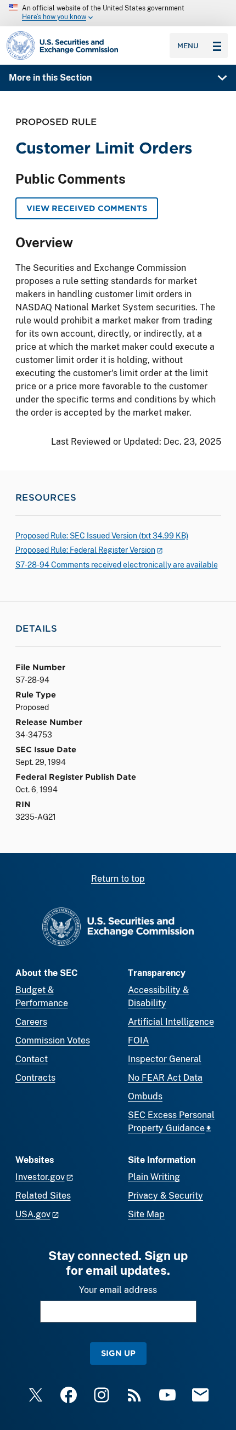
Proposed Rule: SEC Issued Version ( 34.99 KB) (101, 535)
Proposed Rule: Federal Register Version (85, 550)
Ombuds (145, 1096)
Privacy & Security (165, 1195)
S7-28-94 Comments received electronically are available (116, 564)
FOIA (138, 1040)
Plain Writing (154, 1177)
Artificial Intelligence (171, 1022)
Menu (188, 45)
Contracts (35, 1077)
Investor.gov (40, 1177)
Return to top (118, 878)
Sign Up (118, 1353)
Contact (31, 1059)
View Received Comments (86, 208)
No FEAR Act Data (165, 1077)
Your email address (118, 1290)
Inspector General (164, 1059)
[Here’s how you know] (118, 13)
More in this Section (50, 77)
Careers (31, 1022)
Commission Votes (52, 1040)
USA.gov (32, 1214)
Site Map (146, 1214)
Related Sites (43, 1195)
